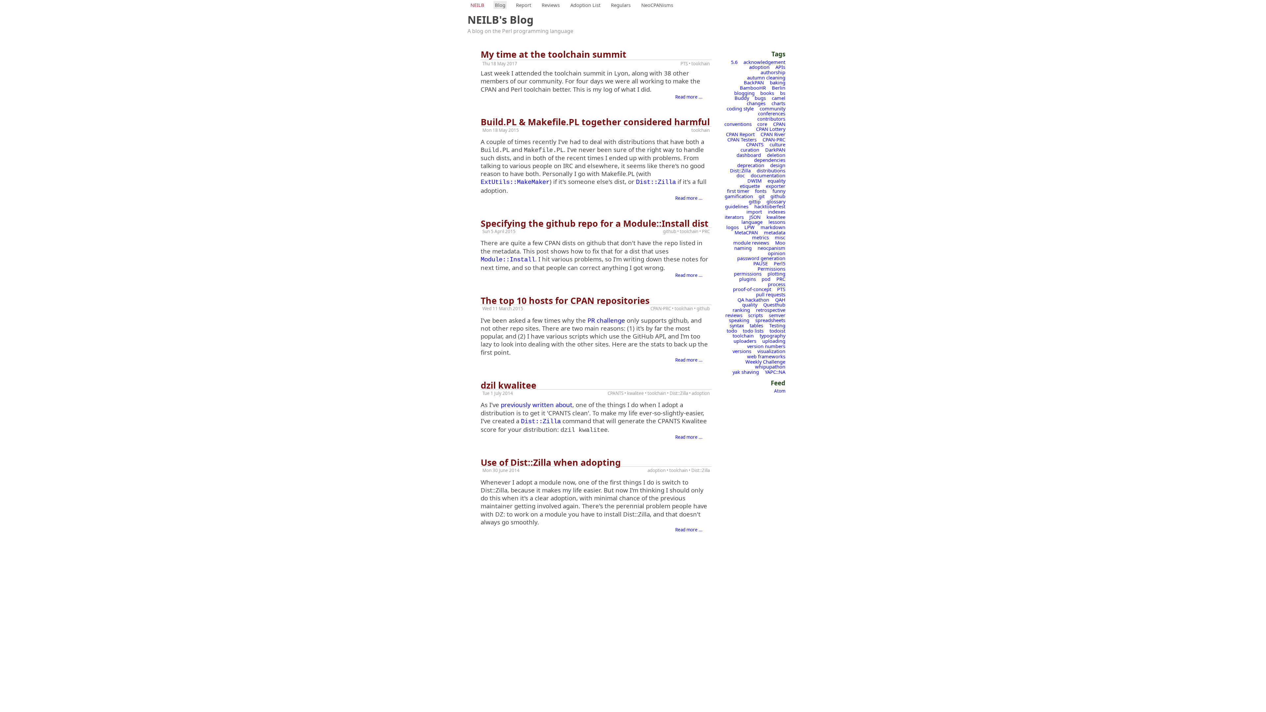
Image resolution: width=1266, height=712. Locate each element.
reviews (733, 315)
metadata (774, 232)
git (762, 196)
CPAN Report (740, 134)
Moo (780, 242)
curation (749, 149)
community (772, 108)
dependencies (769, 160)
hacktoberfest (769, 206)
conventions (738, 124)
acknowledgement (764, 62)
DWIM (754, 180)
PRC (780, 279)
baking (777, 82)
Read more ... (689, 97)
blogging (744, 93)
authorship (773, 72)
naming (743, 248)
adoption (759, 67)
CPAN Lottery (770, 129)
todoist (777, 330)
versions (742, 351)
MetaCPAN (746, 232)
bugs (760, 98)
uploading (773, 341)
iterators (734, 217)
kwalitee (776, 217)
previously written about (536, 404)
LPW (749, 227)
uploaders (745, 341)
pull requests (770, 294)
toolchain (743, 335)
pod (766, 279)
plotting (776, 273)
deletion (776, 155)
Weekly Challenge (765, 361)
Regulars (621, 5)
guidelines (736, 206)
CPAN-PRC (774, 139)
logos (732, 227)
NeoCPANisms (657, 5)
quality (749, 304)
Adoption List (585, 5)
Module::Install (508, 259)
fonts (761, 191)
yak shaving (746, 372)
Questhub (774, 304)
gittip (755, 201)
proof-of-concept (752, 289)
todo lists (753, 330)
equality (776, 180)
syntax (737, 325)
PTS (781, 289)
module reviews (751, 242)
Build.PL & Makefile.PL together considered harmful (595, 122)
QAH (780, 299)
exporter (775, 186)
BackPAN (754, 82)
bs (782, 93)
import (754, 211)
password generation (761, 258)
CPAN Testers (742, 139)
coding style (740, 108)
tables (756, 325)
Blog (500, 5)
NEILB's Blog (500, 20)
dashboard (749, 155)
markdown (773, 227)
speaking (739, 320)
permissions (748, 273)
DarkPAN (775, 149)
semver (777, 315)
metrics (760, 237)
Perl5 (779, 263)
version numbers (766, 346)
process (776, 284)
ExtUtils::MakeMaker (515, 182)
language (752, 222)
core (762, 124)
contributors (771, 118)
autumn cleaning (766, 77)
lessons (777, 222)
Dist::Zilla (740, 170)
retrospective (770, 310)
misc (780, 237)
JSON (755, 217)
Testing (777, 325)
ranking (741, 310)
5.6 (734, 62)
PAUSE (760, 263)
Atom (779, 391)
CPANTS (755, 144)
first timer (738, 191)
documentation (768, 175)
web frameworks (766, 356)
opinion (776, 253)
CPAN (779, 124)
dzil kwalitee (508, 385)
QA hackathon (753, 299)
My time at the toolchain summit (553, 54)
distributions (771, 170)
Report (523, 5)
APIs (780, 67)
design (777, 165)
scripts (755, 315)
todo (732, 330)
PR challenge (606, 320)
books (767, 93)
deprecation (750, 165)
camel (778, 98)
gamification (739, 196)
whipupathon (770, 366)
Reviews (551, 5)
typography (772, 335)
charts (778, 103)
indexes (776, 211)
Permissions (771, 268)
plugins (747, 279)
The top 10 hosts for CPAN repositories (565, 301)
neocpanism (771, 248)
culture (777, 144)
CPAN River (773, 134)
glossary (776, 201)
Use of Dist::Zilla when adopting (551, 462)
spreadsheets (770, 320)
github (777, 196)
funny (778, 191)
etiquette (750, 186)
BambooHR (753, 87)
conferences (771, 113)
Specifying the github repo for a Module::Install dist (594, 223)
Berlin (778, 87)
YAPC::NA (775, 372)
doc (741, 175)
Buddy (742, 98)
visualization (771, 351)
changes (756, 103)
